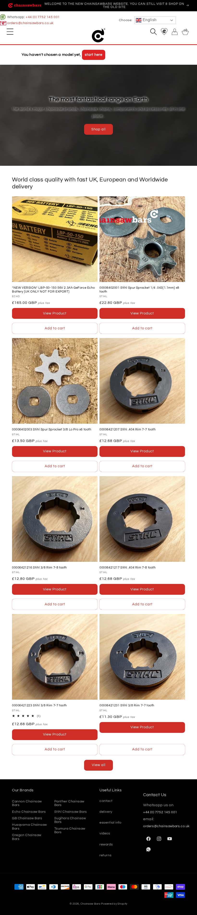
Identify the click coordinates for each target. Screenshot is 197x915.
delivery (105, 811)
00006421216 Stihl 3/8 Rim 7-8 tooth (39, 567)
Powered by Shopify (114, 903)
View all (98, 765)
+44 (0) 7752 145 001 (43, 17)
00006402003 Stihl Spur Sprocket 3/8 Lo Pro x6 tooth (51, 429)
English (149, 20)
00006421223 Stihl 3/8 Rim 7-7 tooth (39, 705)
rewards (106, 844)
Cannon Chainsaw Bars (27, 803)
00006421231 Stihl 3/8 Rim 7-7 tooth (126, 705)
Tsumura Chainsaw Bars (70, 830)
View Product (55, 313)
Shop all (98, 129)
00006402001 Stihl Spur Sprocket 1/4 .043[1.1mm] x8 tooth (139, 289)
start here (93, 55)
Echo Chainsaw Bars (29, 811)
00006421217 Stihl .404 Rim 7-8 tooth (127, 567)
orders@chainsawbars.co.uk (30, 23)
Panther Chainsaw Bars (69, 803)
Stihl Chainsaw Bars (70, 811)
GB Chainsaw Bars (27, 818)
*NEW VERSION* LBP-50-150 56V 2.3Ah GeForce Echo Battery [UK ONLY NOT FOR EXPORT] (53, 289)
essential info (110, 822)
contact (105, 801)
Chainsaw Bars (90, 903)
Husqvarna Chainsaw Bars (29, 826)
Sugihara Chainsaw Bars (70, 820)
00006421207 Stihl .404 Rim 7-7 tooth (127, 429)
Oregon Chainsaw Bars (26, 836)
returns (105, 855)
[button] (10, 31)
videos (104, 833)
